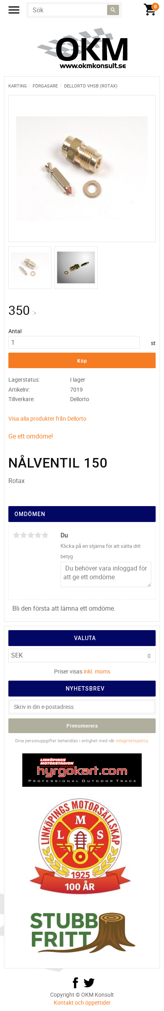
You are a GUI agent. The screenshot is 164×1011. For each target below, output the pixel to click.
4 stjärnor (37, 535)
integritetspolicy (132, 740)
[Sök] (113, 10)
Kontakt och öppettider (82, 1002)
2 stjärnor (23, 535)
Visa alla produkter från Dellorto (47, 418)
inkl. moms (97, 671)
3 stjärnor (30, 535)
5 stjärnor (45, 535)
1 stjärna (16, 535)
